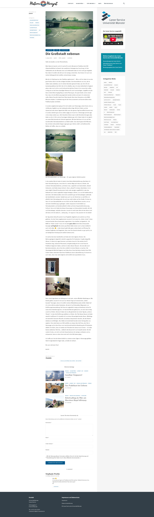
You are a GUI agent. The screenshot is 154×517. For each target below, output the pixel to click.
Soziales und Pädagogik (71, 372)
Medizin (66, 395)
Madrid (110, 107)
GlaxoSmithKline (33, 27)
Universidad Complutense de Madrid (112, 129)
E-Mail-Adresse (49, 443)
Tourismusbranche (108, 127)
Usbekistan (110, 132)
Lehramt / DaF (80, 371)
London (105, 107)
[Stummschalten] (118, 43)
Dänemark (106, 90)
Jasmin (31, 13)
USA (104, 132)
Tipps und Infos (91, 3)
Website (47, 449)
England (31, 22)
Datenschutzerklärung (67, 503)
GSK (39, 30)
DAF (117, 87)
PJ (104, 112)
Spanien (89, 383)
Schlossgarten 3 (33, 505)
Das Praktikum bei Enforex (76, 386)
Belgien (116, 85)
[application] (113, 39)
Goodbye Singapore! (73, 375)
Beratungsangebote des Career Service (112, 67)
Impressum (64, 500)
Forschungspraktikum (34, 25)
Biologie (67, 371)
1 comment (69, 58)
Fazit (105, 92)
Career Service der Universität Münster (72, 506)
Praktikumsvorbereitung (35, 35)
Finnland (110, 92)
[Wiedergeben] (105, 43)
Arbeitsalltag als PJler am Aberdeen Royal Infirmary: (76, 399)
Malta (116, 107)
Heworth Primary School (109, 102)
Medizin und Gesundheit (75, 395)
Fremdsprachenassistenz (109, 97)
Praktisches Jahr (107, 119)
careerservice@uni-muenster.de (37, 511)
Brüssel (105, 87)
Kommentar (48, 422)
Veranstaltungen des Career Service (111, 61)
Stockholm (118, 124)
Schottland (83, 395)
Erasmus (37, 22)
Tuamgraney (116, 127)
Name (47, 437)
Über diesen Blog (108, 3)
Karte (99, 3)
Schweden (106, 124)
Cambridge (112, 87)
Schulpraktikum (114, 122)
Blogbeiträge (79, 3)
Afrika (105, 82)
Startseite (70, 3)
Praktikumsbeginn (34, 32)
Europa (56, 50)
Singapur (86, 371)
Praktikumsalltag (110, 112)
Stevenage (32, 37)
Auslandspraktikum (34, 20)
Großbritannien (33, 30)
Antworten (56, 486)
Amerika (110, 82)
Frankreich (118, 95)
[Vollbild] (121, 43)
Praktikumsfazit (117, 114)
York (116, 132)
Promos (114, 119)
